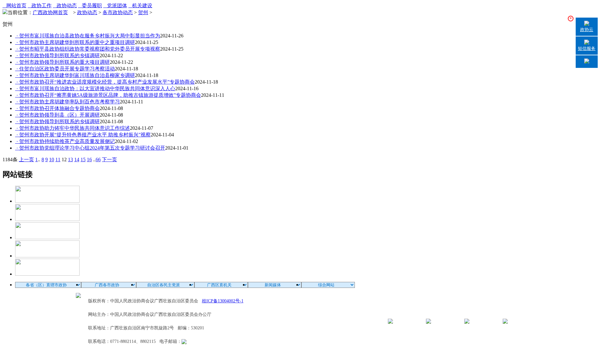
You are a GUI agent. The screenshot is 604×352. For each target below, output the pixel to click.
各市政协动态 (118, 12)
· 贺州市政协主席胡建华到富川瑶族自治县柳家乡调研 (75, 75)
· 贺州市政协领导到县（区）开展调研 (57, 115)
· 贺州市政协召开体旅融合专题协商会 (57, 108)
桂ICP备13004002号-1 (222, 301)
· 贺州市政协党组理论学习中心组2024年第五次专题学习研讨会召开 (90, 148)
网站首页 (14, 5)
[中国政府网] (47, 219)
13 (70, 159)
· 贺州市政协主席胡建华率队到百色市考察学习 (67, 101)
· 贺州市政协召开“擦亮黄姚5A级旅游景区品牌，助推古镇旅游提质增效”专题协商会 (108, 95)
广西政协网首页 (50, 12)
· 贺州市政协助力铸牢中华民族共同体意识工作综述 (72, 128)
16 (89, 159)
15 (83, 159)
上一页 (26, 159)
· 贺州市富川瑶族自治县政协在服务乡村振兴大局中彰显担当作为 (87, 35)
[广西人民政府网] (47, 274)
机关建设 (140, 5)
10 (51, 159)
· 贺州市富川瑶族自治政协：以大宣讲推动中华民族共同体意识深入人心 (95, 88)
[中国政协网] (47, 237)
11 (57, 159)
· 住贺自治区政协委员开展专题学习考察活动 (65, 68)
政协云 (586, 29)
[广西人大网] (47, 255)
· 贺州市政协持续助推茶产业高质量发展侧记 (65, 141)
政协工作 (40, 5)
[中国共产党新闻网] (47, 201)
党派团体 (115, 5)
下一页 (109, 159)
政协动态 (65, 5)
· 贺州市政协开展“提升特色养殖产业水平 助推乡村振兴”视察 (83, 134)
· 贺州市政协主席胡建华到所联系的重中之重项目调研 (75, 42)
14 (76, 159)
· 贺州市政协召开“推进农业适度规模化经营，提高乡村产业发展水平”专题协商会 (105, 82)
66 (98, 159)
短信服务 (587, 48)
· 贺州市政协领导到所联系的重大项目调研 (62, 62)
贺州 (143, 12)
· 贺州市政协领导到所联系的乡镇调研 (57, 55)
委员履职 (90, 5)
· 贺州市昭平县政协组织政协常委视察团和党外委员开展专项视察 (87, 49)
